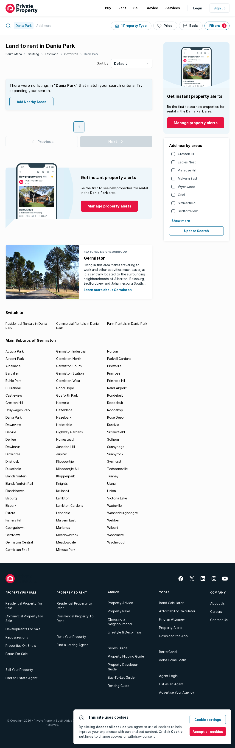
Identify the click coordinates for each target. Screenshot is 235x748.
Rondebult (115, 395)
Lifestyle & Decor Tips (125, 632)
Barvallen (12, 373)
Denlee (11, 439)
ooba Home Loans (173, 660)
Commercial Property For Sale (24, 618)
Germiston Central (19, 542)
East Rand (51, 54)
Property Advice (120, 603)
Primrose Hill (187, 170)
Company (218, 592)
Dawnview (13, 425)
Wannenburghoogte (122, 513)
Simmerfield (187, 203)
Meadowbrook (67, 535)
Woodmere (115, 535)
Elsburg (11, 498)
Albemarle (13, 366)
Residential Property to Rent (74, 605)
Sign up (219, 8)
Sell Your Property (19, 670)
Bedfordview (188, 211)
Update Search (196, 231)
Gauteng (33, 54)
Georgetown (15, 527)
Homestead (65, 439)
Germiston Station (70, 373)
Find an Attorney (172, 619)
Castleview (14, 395)
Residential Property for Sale (24, 605)
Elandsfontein (16, 476)
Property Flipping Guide (126, 656)
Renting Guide (118, 686)
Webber (113, 520)
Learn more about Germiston (108, 290)
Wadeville (114, 505)
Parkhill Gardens (119, 359)
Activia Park (15, 351)
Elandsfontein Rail (19, 483)
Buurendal (13, 388)
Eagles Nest (187, 162)
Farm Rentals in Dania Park (127, 323)
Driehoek (12, 461)
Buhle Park (13, 381)
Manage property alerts (196, 122)
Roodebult (115, 403)
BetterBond (168, 652)
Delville (11, 432)
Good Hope (65, 388)
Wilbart (112, 527)
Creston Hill (186, 154)
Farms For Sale (17, 654)
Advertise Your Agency (176, 692)
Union (111, 491)
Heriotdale (64, 425)
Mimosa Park (65, 550)
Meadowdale (66, 542)
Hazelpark (63, 417)
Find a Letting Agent (72, 645)
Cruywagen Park (18, 410)
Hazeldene (64, 410)
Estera (10, 513)
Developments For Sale (23, 629)
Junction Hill (65, 447)
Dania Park (91, 54)
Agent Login (168, 676)
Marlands (63, 527)
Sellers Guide (117, 648)
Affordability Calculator (177, 611)
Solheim (113, 439)
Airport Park (15, 359)
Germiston (71, 54)
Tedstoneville (117, 469)
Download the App (173, 636)
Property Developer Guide (123, 667)
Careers (216, 612)
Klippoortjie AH (67, 469)
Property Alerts (170, 628)
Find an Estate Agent (22, 678)
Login (197, 8)
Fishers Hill (13, 520)
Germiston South (69, 366)
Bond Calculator (171, 603)
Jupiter (61, 454)
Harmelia (62, 403)
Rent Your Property (71, 637)
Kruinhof (62, 491)
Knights (62, 483)
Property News (119, 611)
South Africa (14, 54)
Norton (112, 351)
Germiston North (68, 359)
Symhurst (114, 461)
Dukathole (13, 469)
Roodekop (115, 410)
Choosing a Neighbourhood (120, 621)
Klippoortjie (65, 461)
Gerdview (13, 535)
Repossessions (17, 637)
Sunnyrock (115, 454)
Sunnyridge (115, 447)
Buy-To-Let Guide (121, 677)
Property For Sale (21, 592)
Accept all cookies (208, 732)
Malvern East (187, 178)
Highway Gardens (69, 432)
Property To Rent (72, 592)
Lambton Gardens (69, 505)
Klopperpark (65, 476)
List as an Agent (171, 684)
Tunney (112, 476)
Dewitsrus (13, 447)
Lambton (63, 498)
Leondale (63, 513)
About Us (217, 603)
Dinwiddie (13, 454)
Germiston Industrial (71, 351)
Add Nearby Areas (31, 102)
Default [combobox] (120, 63)
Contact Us (219, 620)
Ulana (111, 483)
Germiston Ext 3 (18, 550)
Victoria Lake (117, 498)
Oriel (181, 195)
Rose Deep (115, 417)
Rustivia (113, 425)
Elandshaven (15, 491)
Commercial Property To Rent (75, 618)
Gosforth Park (67, 395)
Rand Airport (117, 388)
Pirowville (114, 366)
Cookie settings (207, 720)
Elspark (11, 505)
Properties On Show (21, 645)
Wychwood (186, 187)
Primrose (113, 373)
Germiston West (68, 381)
